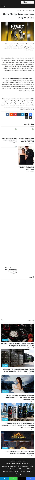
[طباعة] (26, 117)
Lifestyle (10, 466)
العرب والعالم (5, 471)
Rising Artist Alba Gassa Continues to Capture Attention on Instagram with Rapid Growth (20, 397)
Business (18, 463)
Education (7, 463)
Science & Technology (20, 468)
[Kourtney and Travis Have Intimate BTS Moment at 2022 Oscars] (26, 155)
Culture (13, 463)
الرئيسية (31, 10)
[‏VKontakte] (7, 114)
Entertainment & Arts (22, 10)
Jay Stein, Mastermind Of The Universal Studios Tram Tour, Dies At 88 (26, 140)
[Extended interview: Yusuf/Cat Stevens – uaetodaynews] (9, 206)
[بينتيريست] (15, 114)
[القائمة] (2, 6)
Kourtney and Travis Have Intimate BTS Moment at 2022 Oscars (26, 167)
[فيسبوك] (30, 114)
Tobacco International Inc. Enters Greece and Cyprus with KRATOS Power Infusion (18, 370)
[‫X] (26, 114)
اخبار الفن (22, 471)
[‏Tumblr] (19, 114)
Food (19, 466)
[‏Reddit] (11, 114)
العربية (28, 463)
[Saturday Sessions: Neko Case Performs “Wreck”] (9, 132)
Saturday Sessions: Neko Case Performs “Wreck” (9, 139)
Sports (12, 468)
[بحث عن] (5, 6)
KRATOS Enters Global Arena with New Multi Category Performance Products (17, 345)
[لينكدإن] (22, 114)
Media (15, 474)
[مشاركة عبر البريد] (30, 117)
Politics (29, 468)
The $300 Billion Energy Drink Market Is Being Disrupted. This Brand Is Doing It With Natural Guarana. (18, 425)
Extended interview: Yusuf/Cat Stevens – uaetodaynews (11, 269)
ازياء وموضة (16, 471)
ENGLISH (24, 463)
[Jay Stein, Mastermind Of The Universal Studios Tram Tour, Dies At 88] (26, 132)
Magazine (4, 466)
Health (15, 466)
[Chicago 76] (27, 2)
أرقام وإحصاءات (29, 471)
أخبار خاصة (6, 468)
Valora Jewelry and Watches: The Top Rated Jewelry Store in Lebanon (19, 452)
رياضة (19, 474)
